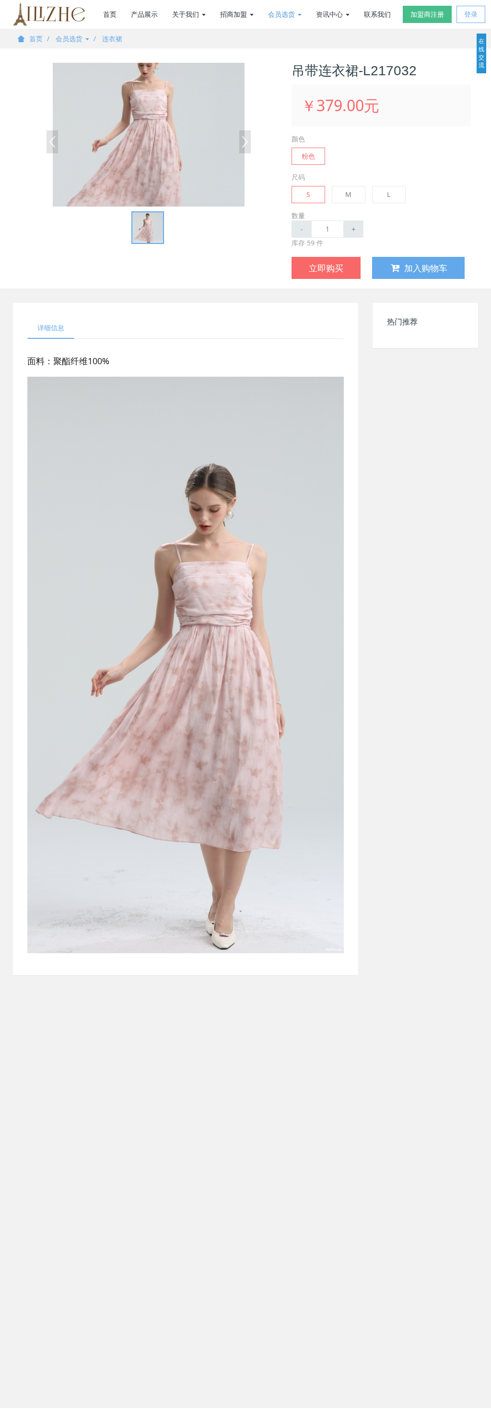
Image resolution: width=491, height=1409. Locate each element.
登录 (471, 14)
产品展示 (144, 14)
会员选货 (70, 38)
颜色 (298, 138)
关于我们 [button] (186, 14)
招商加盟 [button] (234, 14)
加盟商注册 (427, 14)
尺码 (298, 177)
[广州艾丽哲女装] (49, 14)
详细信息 (50, 327)
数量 (298, 215)
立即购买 (326, 268)
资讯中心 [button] (330, 14)
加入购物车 (425, 268)
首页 (110, 14)
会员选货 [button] (282, 14)
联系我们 (377, 14)
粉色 (308, 156)
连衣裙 (112, 38)
